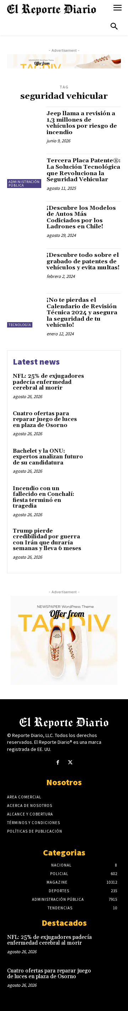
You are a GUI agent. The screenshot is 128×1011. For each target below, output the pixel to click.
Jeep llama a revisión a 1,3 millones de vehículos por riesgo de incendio (82, 123)
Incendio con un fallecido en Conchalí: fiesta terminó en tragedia (43, 497)
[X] (70, 762)
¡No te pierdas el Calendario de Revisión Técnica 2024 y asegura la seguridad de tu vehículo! (82, 312)
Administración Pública (24, 183)
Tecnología (20, 324)
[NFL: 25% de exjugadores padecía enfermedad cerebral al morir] (102, 385)
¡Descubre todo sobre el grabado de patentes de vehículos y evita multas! (83, 261)
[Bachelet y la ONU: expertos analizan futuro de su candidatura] (102, 460)
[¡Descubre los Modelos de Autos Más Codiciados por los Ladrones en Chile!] (24, 218)
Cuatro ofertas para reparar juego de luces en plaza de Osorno (45, 419)
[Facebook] (57, 762)
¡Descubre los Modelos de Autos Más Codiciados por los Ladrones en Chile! (81, 217)
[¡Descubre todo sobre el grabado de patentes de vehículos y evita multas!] (24, 265)
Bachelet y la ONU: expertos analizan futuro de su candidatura (48, 457)
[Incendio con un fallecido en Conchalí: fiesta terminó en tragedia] (102, 497)
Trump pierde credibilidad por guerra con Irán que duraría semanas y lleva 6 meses (47, 540)
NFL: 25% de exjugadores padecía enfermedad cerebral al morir (48, 382)
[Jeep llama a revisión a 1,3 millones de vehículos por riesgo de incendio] (24, 124)
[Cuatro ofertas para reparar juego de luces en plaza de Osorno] (102, 423)
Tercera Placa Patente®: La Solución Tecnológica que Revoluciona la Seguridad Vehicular (84, 170)
